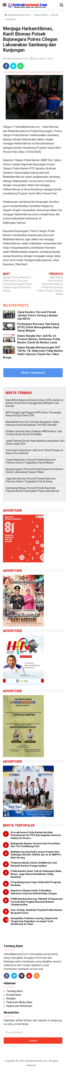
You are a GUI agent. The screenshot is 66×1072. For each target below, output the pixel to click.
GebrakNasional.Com (36, 1060)
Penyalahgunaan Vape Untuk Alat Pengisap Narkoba (36, 884)
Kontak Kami (13, 994)
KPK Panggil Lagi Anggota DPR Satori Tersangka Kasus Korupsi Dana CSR (33, 414)
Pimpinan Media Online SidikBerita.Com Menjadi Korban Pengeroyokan (34, 864)
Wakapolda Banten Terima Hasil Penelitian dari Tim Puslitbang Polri (35, 845)
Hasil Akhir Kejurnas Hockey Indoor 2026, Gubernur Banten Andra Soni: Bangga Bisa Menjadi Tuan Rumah (35, 403)
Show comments (33, 372)
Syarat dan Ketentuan (19, 1005)
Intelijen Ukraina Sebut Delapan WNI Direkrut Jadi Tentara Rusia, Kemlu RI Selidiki (34, 433)
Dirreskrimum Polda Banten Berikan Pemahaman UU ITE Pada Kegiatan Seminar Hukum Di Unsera (36, 835)
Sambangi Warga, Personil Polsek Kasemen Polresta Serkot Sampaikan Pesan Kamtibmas (32, 489)
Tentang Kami (14, 991)
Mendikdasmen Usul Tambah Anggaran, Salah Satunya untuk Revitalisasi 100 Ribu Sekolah (32, 423)
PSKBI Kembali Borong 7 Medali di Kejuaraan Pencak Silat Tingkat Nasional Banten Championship (37, 901)
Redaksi (11, 998)
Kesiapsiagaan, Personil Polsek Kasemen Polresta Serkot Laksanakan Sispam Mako (34, 471)
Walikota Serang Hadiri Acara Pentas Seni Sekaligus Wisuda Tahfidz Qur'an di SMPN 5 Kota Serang (36, 854)
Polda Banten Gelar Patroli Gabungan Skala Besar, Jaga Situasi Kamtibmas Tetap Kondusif (36, 874)
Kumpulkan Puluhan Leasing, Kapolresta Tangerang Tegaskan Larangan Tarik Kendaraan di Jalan (34, 921)
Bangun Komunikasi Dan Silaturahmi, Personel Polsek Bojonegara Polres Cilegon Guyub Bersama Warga (17, 284)
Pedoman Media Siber (19, 1002)
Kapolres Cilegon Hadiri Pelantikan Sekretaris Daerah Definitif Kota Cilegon (34, 892)
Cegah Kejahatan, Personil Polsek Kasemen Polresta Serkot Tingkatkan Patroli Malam (31, 461)
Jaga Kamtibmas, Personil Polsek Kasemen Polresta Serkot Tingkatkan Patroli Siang (31, 480)
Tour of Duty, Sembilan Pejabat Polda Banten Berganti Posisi (36, 911)
